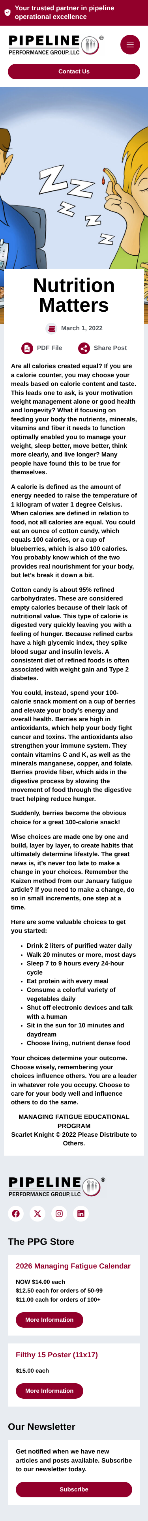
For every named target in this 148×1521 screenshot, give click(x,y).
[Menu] (130, 44)
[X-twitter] (37, 1214)
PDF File (49, 348)
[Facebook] (16, 1214)
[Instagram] (59, 1214)
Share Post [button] (110, 348)
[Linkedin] (81, 1214)
